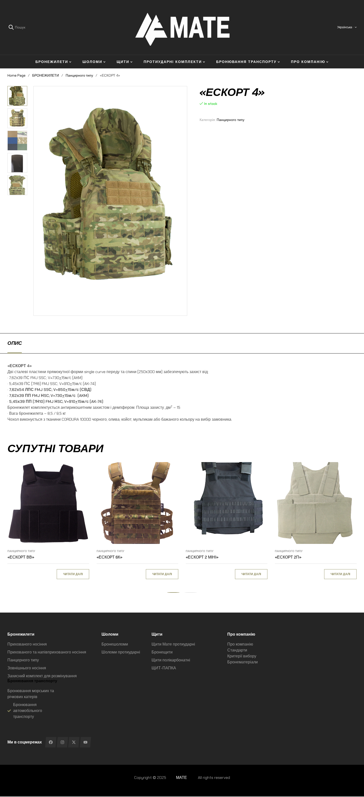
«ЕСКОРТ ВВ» (20, 557)
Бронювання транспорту (32, 680)
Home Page (16, 75)
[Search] (11, 27)
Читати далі (73, 574)
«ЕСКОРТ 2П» (288, 557)
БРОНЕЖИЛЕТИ (45, 75)
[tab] (14, 343)
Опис (14, 343)
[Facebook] (50, 742)
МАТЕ (181, 777)
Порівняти (80, 472)
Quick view (80, 483)
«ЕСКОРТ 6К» (109, 557)
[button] (19, 89)
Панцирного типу (79, 75)
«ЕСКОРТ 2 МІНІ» (202, 557)
